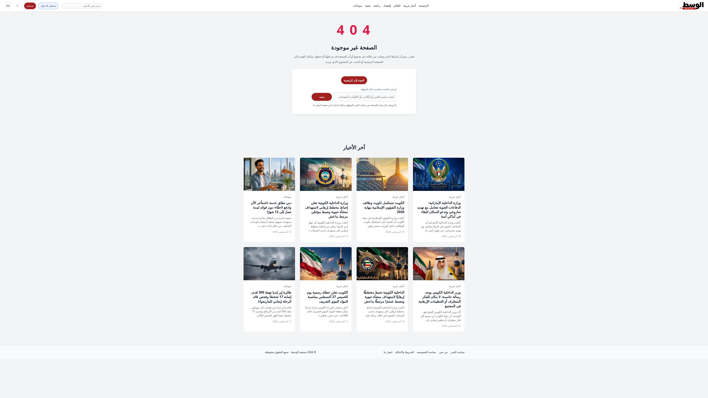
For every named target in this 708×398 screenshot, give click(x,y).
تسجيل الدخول (48, 5)
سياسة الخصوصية (426, 352)
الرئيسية (423, 5)
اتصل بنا (388, 352)
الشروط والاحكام (404, 352)
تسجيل (30, 5)
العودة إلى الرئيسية (354, 80)
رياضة (377, 5)
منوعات (357, 5)
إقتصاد (387, 5)
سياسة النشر (458, 352)
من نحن (443, 352)
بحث (321, 97)
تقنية (368, 5)
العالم (397, 5)
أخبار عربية (409, 5)
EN (8, 5)
